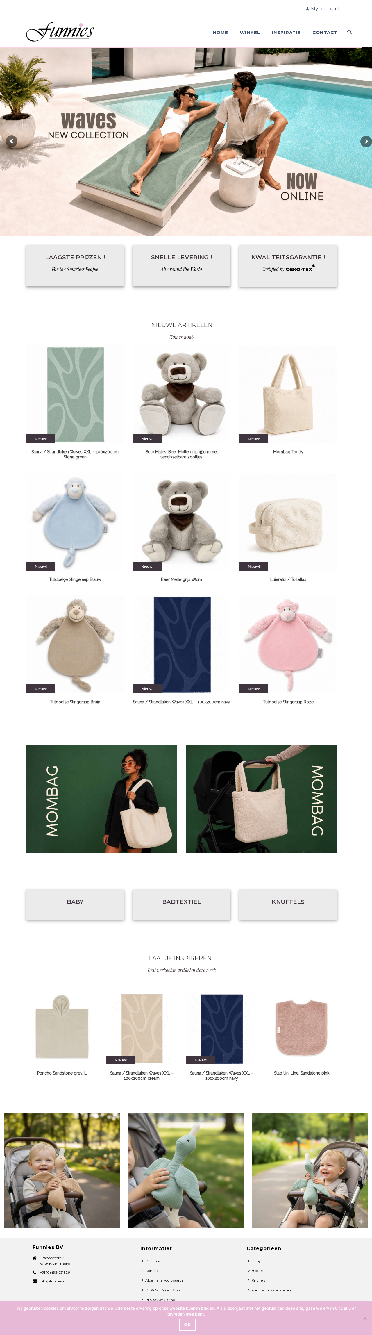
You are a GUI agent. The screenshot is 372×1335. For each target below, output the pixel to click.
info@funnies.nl (53, 1281)
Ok (187, 1324)
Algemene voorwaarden (165, 1280)
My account (325, 8)
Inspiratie (286, 32)
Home (220, 32)
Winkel (250, 32)
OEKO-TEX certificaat (163, 1290)
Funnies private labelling (272, 1290)
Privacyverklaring (160, 1299)
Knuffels (288, 901)
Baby (75, 901)
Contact (324, 32)
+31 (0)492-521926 (55, 1272)
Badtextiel (181, 901)
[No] (365, 1318)
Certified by (273, 269)
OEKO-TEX (300, 269)
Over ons (152, 1261)
